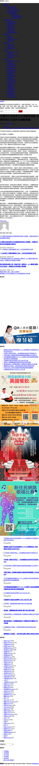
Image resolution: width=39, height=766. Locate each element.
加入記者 (6, 754)
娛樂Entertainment (12, 52)
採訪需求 (6, 758)
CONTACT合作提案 (12, 11)
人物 (5, 680)
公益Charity (7, 691)
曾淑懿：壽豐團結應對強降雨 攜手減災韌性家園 (17, 362)
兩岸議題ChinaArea (12, 61)
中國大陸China (11, 21)
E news (6, 3)
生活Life (6, 50)
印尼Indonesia (11, 30)
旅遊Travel (7, 43)
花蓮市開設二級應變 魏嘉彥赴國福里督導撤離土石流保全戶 (20, 355)
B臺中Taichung (11, 64)
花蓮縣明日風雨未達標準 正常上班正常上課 (16, 360)
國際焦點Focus (8, 20)
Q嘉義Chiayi (10, 86)
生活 (5, 718)
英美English (10, 27)
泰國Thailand (11, 29)
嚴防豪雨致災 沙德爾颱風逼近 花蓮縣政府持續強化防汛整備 (20, 364)
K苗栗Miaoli (10, 77)
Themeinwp (35, 763)
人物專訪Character (9, 682)
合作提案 (6, 756)
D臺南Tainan (11, 68)
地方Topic (6, 59)
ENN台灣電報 (14, 14)
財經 (5, 736)
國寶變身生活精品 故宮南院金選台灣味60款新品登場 (19, 366)
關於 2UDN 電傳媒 (9, 760)
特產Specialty (11, 48)
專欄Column (7, 703)
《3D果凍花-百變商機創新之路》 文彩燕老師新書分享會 (18, 253)
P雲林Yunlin (10, 84)
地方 (5, 698)
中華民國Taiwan (12, 23)
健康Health (10, 54)
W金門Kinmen (11, 93)
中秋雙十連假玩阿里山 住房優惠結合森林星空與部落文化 (20, 353)
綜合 (5, 725)
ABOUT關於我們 (12, 7)
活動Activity (7, 34)
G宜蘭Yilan (10, 73)
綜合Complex (7, 727)
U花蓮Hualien (11, 89)
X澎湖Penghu (11, 95)
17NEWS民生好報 (16, 18)
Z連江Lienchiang (12, 97)
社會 (5, 721)
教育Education (8, 705)
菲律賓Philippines (12, 32)
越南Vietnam (11, 25)
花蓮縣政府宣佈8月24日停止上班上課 (14, 369)
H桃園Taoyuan (11, 75)
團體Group (10, 37)
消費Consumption (12, 39)
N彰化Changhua (12, 81)
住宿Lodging (10, 46)
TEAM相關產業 (11, 12)
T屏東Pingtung (11, 88)
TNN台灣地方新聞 (16, 16)
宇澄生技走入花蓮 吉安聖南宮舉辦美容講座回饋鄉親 (18, 367)
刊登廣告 (6, 751)
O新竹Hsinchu (11, 82)
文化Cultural (7, 707)
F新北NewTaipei (12, 72)
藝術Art (9, 36)
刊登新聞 (6, 753)
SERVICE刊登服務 (12, 9)
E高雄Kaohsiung (12, 70)
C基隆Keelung (11, 66)
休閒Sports (10, 41)
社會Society (7, 723)
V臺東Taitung (11, 91)
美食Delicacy (11, 45)
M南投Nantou (11, 79)
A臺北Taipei (10, 63)
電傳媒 (5, 5)
